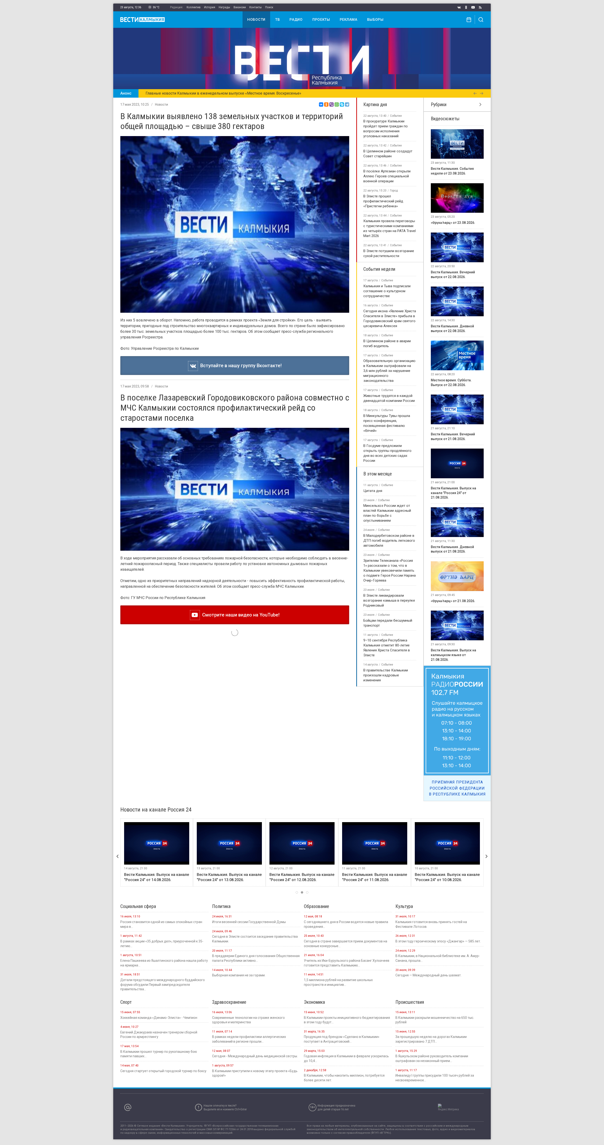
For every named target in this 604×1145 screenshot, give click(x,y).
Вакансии (240, 7)
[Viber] (331, 104)
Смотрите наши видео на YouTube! (240, 615)
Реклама (348, 19)
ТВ (277, 19)
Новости (256, 19)
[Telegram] (347, 104)
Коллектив (194, 7)
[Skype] (342, 104)
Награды (224, 7)
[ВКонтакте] (321, 104)
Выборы (375, 19)
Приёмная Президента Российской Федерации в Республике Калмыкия (457, 788)
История (209, 7)
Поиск (269, 7)
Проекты (321, 19)
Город (394, 190)
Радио (296, 19)
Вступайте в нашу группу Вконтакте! (240, 365)
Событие (396, 115)
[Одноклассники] (326, 104)
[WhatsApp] (337, 104)
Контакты (255, 7)
